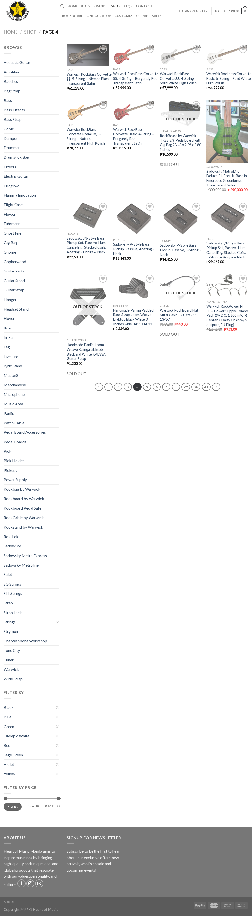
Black (9, 707)
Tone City (12, 650)
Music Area (13, 403)
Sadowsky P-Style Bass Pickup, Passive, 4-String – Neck (134, 249)
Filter (12, 806)
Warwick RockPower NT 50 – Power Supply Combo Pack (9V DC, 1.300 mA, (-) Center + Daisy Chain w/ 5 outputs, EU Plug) (227, 315)
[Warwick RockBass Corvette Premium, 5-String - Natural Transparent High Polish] (88, 110)
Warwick (11, 669)
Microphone (14, 394)
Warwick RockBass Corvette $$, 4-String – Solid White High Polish (178, 78)
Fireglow (11, 185)
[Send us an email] (39, 883)
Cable (9, 128)
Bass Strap (13, 119)
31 (206, 387)
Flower (10, 214)
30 (196, 387)
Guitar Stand (14, 280)
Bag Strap (12, 90)
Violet (9, 764)
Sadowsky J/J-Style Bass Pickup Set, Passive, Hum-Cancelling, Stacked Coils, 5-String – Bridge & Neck (226, 250)
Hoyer (9, 318)
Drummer (12, 147)
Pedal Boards (15, 441)
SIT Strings (13, 593)
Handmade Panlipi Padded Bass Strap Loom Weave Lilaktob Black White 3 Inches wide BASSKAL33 (133, 317)
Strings (10, 621)
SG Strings (12, 584)
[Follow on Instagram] (30, 883)
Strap (8, 603)
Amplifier (12, 72)
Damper (10, 138)
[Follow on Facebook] (21, 883)
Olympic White (16, 735)
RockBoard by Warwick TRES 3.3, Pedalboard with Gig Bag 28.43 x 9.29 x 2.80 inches (180, 143)
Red (7, 745)
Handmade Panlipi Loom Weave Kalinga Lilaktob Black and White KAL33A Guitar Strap (86, 352)
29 (186, 387)
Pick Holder (14, 460)
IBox (8, 328)
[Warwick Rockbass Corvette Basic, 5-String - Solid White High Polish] (227, 54)
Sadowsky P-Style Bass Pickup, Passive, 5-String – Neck (180, 250)
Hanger (10, 299)
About (9, 902)
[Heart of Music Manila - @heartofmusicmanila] (28, 11)
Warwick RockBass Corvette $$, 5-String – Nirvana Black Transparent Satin (89, 79)
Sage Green (13, 754)
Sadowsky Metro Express (25, 555)
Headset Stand (16, 309)
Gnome (10, 252)
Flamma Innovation (20, 195)
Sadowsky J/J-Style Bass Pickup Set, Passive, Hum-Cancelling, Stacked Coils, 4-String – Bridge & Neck (87, 245)
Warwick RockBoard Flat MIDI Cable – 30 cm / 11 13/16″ (179, 314)
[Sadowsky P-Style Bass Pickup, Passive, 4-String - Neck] (134, 219)
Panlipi (9, 413)
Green (9, 726)
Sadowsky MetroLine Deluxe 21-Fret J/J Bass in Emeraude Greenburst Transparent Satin (226, 178)
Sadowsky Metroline (21, 565)
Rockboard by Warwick (24, 498)
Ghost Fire (12, 233)
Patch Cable (14, 422)
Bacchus (11, 81)
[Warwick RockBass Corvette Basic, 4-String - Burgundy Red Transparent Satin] (134, 110)
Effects (10, 166)
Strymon (11, 631)
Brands (101, 6)
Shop (115, 6)
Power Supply (15, 479)
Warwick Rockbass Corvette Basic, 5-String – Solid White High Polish (228, 78)
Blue (7, 717)
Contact (144, 6)
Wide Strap (13, 678)
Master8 (11, 375)
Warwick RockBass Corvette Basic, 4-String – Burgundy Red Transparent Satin (133, 136)
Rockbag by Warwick (22, 489)
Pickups (10, 470)
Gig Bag (10, 242)
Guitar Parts (14, 271)
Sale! (156, 16)
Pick (7, 451)
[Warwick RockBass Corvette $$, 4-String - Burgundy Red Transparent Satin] (134, 54)
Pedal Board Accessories (25, 432)
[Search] (62, 6)
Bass (8, 100)
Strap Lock (13, 612)
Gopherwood (15, 261)
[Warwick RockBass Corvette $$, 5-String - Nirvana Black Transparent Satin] (88, 55)
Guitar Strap (14, 289)
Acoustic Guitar (17, 62)
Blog (85, 6)
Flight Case (13, 204)
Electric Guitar (16, 176)
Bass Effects (14, 109)
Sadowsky (12, 546)
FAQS (128, 6)
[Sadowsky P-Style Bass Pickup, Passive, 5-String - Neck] (181, 219)
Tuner (9, 660)
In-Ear (9, 337)
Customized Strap (131, 16)
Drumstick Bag (16, 157)
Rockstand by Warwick (23, 527)
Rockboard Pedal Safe (22, 508)
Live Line (11, 356)
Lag (7, 346)
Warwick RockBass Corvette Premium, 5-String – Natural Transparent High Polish (86, 136)
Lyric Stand (13, 365)
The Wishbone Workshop (25, 640)
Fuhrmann (12, 223)
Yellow (9, 774)
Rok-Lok (11, 536)
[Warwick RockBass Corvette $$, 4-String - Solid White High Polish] (181, 54)
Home (72, 6)
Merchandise (15, 384)
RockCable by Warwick (24, 517)
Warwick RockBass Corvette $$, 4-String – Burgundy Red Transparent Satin (135, 78)
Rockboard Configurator (86, 16)
